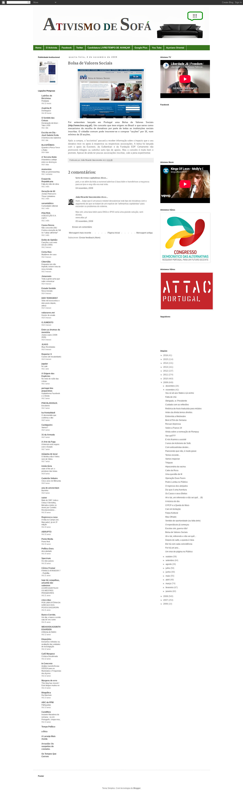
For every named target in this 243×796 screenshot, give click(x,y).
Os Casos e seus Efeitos (176, 493)
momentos (46, 169)
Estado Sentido (48, 288)
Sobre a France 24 (173, 428)
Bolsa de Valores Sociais (176, 532)
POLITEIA (45, 213)
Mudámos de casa (48, 254)
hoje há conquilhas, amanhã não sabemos (50, 583)
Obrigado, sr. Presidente (176, 401)
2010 (165, 378)
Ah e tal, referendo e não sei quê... (180, 536)
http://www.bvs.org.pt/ (80, 125)
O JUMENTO (47, 322)
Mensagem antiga (144, 233)
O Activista (51, 47)
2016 (165, 355)
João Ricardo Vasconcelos (88, 197)
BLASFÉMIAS (47, 145)
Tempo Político (48, 727)
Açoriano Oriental (175, 47)
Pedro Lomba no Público (176, 482)
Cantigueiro (46, 425)
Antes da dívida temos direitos (178, 412)
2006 (165, 604)
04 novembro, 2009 (84, 188)
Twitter (79, 47)
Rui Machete (46, 695)
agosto (169, 564)
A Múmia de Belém (48, 632)
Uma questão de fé (173, 474)
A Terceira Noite (49, 157)
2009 (165, 382)
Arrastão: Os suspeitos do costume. (47, 746)
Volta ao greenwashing (50, 172)
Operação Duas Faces (175, 478)
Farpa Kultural (171, 513)
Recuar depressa (173, 424)
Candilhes (46, 712)
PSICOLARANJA (49, 403)
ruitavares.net (48, 313)
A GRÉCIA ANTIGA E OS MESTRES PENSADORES (49, 590)
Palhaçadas (46, 705)
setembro (170, 560)
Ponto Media (47, 539)
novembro (170, 390)
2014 (165, 363)
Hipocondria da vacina (175, 466)
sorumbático (47, 203)
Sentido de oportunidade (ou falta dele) (183, 521)
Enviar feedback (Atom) (89, 237)
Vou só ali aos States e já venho (179, 393)
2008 (165, 596)
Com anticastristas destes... (177, 447)
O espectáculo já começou (177, 525)
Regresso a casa (49, 517)
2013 (165, 367)
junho (168, 572)
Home (38, 47)
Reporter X (46, 354)
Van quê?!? (170, 436)
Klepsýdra (46, 639)
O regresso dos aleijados (176, 486)
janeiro (169, 591)
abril (168, 580)
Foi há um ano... (172, 548)
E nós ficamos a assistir (175, 439)
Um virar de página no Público (179, 551)
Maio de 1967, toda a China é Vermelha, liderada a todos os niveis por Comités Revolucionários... (49, 505)
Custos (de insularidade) (51, 357)
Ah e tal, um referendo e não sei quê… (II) (184, 497)
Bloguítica (46, 692)
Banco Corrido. (48, 615)
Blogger (136, 788)
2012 (165, 371)
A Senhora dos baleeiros (51, 138)
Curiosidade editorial (49, 206)
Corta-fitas (46, 252)
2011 (165, 375)
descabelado (46, 551)
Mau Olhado (170, 517)
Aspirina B (46, 108)
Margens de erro (49, 680)
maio (168, 576)
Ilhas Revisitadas (48, 347)
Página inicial (114, 233)
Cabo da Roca (171, 470)
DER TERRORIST (49, 298)
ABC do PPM (47, 702)
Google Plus (141, 47)
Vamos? (44, 427)
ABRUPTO (46, 532)
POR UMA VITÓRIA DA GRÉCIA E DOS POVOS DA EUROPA (50, 605)
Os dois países (47, 561)
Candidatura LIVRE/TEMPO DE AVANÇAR (109, 47)
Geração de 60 (48, 191)
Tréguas (169, 462)
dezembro (170, 386)
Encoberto (45, 406)
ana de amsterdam (50, 488)
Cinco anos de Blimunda (51, 481)
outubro (169, 556)
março (169, 583)
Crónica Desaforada (49, 656)
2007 (165, 600)
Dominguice (46, 111)
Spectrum (46, 558)
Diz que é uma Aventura (176, 490)
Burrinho (44, 490)
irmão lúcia (46, 466)
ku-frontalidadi (48, 413)
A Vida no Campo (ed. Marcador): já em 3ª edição (50, 522)
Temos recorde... (172, 455)
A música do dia (172, 501)
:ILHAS (44, 344)
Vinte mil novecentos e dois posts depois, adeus (50, 303)
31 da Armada (48, 435)
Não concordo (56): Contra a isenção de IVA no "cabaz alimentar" (51, 230)
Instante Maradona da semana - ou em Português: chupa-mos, (50, 716)
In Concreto (46, 663)
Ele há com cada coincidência (178, 544)
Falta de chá (170, 397)
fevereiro (170, 587)
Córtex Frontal (48, 568)
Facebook (67, 47)
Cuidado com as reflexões (177, 404)
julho (168, 568)
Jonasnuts (46, 276)
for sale (44, 366)
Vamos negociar (172, 459)
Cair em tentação (173, 509)
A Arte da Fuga (48, 442)
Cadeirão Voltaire (49, 478)
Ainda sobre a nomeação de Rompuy (182, 432)
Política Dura (47, 548)
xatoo (44, 498)
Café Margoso (48, 654)
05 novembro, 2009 (84, 221)
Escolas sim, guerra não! (176, 528)
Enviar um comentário (82, 227)
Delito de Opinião (49, 240)
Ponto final (45, 542)
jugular (44, 364)
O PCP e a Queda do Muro (177, 505)
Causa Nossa (47, 225)
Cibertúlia (46, 262)
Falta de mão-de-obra (50, 184)
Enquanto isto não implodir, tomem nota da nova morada (50, 266)
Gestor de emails (48, 315)
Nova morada (46, 291)
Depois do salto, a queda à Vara (179, 540)
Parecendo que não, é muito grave (180, 451)
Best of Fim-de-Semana (175, 420)
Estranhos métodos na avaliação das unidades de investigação (50, 644)
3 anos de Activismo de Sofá (178, 443)
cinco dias (46, 600)
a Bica (44, 731)
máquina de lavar (49, 454)
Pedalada (45, 101)
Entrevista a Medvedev (175, 416)
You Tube (157, 47)
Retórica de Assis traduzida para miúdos (183, 408)
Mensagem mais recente (80, 233)
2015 (165, 359)
